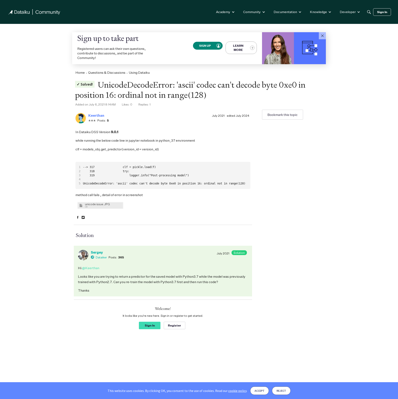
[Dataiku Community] (34, 12)
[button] (322, 35)
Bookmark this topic (282, 115)
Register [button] (174, 325)
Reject (281, 391)
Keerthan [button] (96, 115)
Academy (223, 12)
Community (252, 12)
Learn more (238, 48)
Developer (348, 12)
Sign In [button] (150, 325)
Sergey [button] (97, 252)
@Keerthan (90, 268)
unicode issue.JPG (97, 204)
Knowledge (318, 12)
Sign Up (205, 45)
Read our (230, 391)
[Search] (369, 12)
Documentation (285, 12)
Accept (260, 391)
